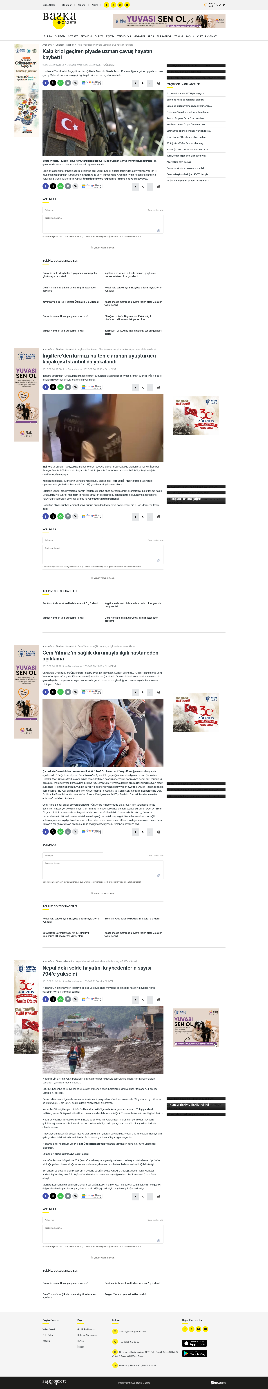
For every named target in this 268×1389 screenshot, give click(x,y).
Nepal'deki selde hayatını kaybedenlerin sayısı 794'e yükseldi (106, 961)
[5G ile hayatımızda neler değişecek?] (196, 492)
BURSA (48, 36)
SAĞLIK (189, 36)
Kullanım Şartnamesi (87, 1335)
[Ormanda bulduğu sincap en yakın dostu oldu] (196, 796)
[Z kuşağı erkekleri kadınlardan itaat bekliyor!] (196, 486)
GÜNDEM (60, 36)
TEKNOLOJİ (124, 36)
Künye (80, 1340)
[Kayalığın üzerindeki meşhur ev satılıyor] (196, 1098)
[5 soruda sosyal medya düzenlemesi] (196, 1114)
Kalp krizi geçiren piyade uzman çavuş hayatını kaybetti (105, 44)
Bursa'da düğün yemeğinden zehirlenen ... (189, 105)
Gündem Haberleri (65, 44)
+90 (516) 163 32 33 (129, 1341)
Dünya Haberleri (64, 961)
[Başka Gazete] (59, 21)
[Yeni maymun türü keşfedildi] (196, 71)
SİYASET (73, 36)
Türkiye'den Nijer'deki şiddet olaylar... (187, 155)
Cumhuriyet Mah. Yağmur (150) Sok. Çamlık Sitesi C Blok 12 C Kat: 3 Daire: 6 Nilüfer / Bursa (145, 1354)
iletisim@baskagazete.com (132, 1331)
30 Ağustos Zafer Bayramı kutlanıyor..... (187, 143)
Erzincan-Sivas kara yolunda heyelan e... (188, 112)
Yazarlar (82, 5)
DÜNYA (99, 36)
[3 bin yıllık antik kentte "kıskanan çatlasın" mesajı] (196, 78)
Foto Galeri (66, 5)
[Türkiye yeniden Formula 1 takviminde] (196, 65)
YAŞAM (178, 36)
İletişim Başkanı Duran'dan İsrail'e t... (186, 118)
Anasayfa (47, 44)
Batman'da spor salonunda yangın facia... (189, 130)
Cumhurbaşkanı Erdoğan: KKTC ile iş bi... (188, 174)
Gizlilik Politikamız (86, 1329)
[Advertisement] (26, 280)
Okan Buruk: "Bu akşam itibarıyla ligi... (187, 137)
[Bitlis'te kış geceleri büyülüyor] (196, 783)
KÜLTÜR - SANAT (207, 36)
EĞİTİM (110, 36)
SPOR (150, 36)
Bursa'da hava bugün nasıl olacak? (185, 99)
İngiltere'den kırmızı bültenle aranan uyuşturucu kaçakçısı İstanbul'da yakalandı (117, 349)
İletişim (80, 1346)
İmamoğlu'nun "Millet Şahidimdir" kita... (188, 149)
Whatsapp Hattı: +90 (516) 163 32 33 (137, 1365)
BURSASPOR (164, 36)
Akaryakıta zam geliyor (179, 161)
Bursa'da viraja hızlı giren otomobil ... (186, 168)
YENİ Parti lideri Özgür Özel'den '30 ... (187, 124)
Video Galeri (48, 5)
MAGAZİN (139, 36)
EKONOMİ (86, 36)
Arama (95, 5)
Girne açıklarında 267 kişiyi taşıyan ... (186, 93)
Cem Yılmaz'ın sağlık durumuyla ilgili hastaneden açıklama (106, 646)
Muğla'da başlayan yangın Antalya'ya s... (189, 180)
